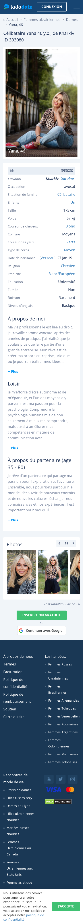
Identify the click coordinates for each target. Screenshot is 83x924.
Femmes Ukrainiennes (58, 675)
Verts (70, 242)
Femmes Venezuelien (64, 716)
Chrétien (68, 265)
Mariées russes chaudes (18, 831)
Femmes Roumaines (63, 724)
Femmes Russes (60, 664)
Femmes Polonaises (62, 762)
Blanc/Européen (61, 273)
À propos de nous (18, 656)
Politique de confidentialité (15, 683)
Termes (9, 664)
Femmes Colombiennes (58, 743)
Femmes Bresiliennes (57, 689)
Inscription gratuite (41, 615)
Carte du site (14, 716)
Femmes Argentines (63, 732)
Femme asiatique (19, 882)
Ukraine (67, 178)
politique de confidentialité (23, 917)
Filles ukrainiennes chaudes (21, 817)
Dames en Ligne (18, 806)
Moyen (69, 250)
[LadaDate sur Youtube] (49, 779)
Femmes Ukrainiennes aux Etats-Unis (20, 868)
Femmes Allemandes (63, 700)
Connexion (51, 6)
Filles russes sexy (19, 798)
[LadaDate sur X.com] (61, 779)
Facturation (13, 671)
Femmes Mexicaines (63, 754)
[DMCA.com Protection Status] (58, 803)
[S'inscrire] (21, 572)
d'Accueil (10, 19)
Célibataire (66, 194)
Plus (14, 371)
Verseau (47, 257)
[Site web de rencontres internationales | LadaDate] (18, 6)
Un (72, 202)
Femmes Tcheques (62, 708)
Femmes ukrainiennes (42, 19)
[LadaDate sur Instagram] (72, 779)
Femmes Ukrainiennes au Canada (19, 848)
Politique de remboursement (17, 698)
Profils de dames (19, 790)
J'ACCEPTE (66, 906)
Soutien (9, 709)
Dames (72, 19)
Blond (70, 226)
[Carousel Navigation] (66, 543)
